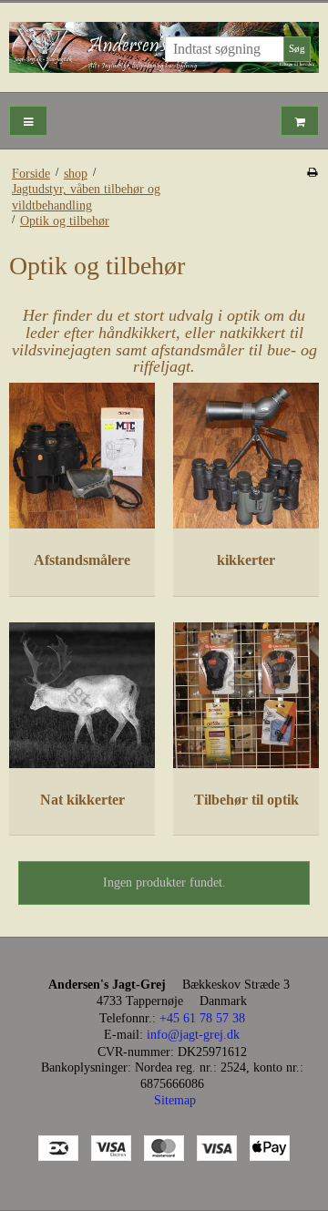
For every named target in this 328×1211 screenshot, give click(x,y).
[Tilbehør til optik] (246, 695)
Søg (297, 49)
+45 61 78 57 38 (202, 1018)
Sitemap (175, 1100)
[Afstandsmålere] (82, 456)
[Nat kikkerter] (82, 695)
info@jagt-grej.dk (193, 1035)
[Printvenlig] (312, 172)
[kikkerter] (246, 456)
